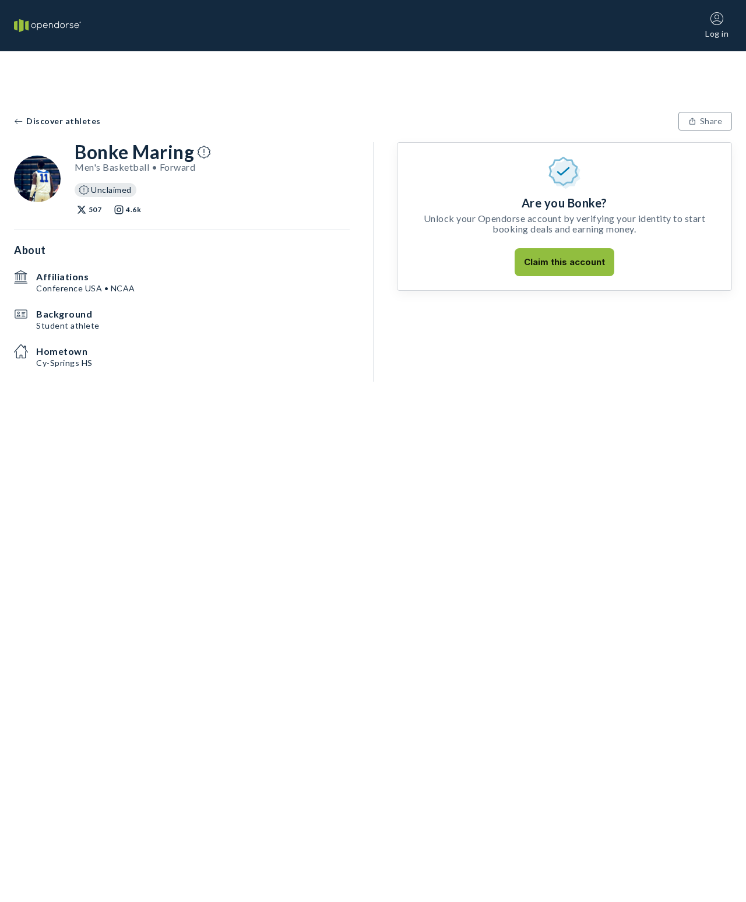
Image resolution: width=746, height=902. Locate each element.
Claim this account (564, 261)
